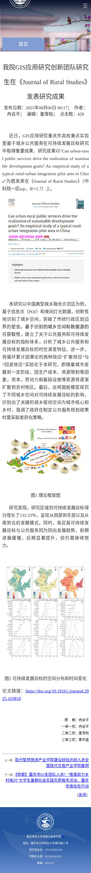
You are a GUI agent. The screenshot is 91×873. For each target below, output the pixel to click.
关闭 (82, 795)
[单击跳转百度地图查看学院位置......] (63, 836)
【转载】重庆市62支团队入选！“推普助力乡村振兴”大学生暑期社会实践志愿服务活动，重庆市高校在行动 (47, 780)
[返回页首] (45, 822)
